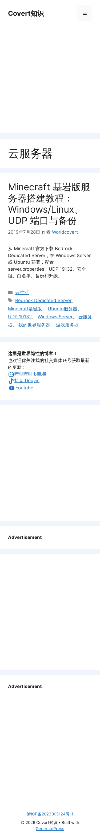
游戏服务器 (67, 325)
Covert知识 (26, 13)
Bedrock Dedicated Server (43, 300)
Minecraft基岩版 (25, 308)
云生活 (22, 292)
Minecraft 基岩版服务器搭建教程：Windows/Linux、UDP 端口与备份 (49, 203)
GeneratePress (50, 828)
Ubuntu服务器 (62, 308)
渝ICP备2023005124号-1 (50, 814)
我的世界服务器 (34, 325)
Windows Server (55, 316)
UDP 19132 (20, 316)
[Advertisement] (50, 78)
